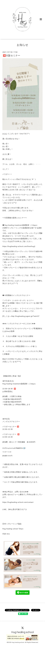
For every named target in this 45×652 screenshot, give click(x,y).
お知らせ (22, 45)
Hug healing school (22, 632)
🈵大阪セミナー (11, 55)
